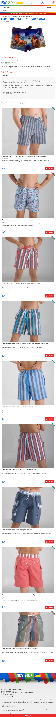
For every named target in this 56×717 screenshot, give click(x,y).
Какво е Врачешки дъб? (8, 696)
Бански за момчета (27, 16)
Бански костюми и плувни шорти (14, 16)
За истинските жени (7, 694)
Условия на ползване (7, 688)
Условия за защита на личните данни (12, 689)
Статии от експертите (7, 691)
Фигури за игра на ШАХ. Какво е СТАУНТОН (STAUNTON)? (17, 693)
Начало (3, 16)
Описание (5, 75)
